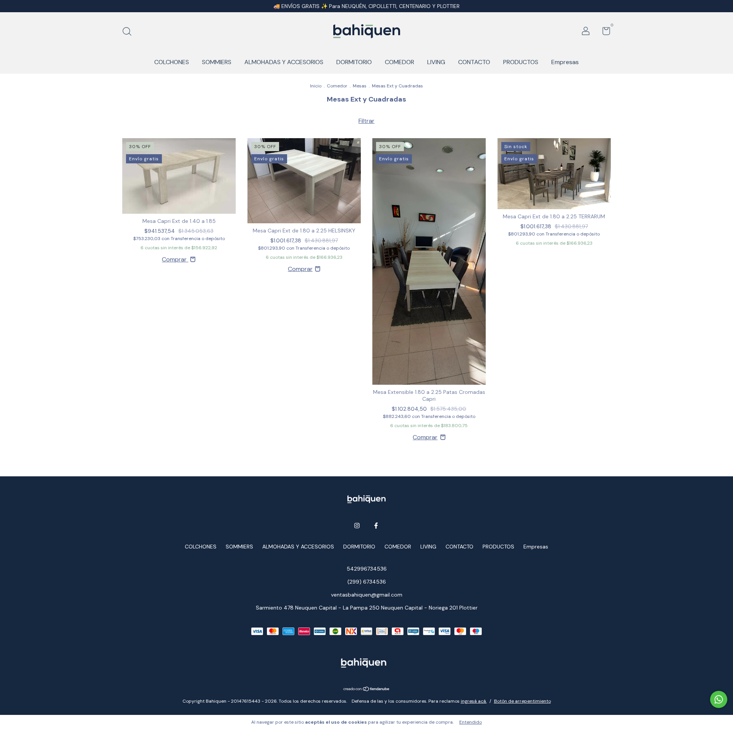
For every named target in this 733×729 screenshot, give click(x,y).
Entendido (470, 722)
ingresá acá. (474, 701)
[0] (603, 32)
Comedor (337, 86)
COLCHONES (171, 62)
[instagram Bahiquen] (357, 526)
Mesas (359, 86)
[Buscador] (129, 32)
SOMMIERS (216, 62)
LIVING (436, 62)
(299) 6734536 (366, 581)
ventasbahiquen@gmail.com (366, 594)
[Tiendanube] (367, 689)
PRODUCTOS (520, 62)
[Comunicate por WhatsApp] (718, 699)
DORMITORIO (354, 62)
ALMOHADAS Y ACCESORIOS (283, 62)
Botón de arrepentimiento (522, 701)
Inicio (315, 86)
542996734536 (367, 568)
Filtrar (366, 121)
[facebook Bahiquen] (376, 526)
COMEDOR (399, 62)
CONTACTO (474, 62)
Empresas (565, 62)
